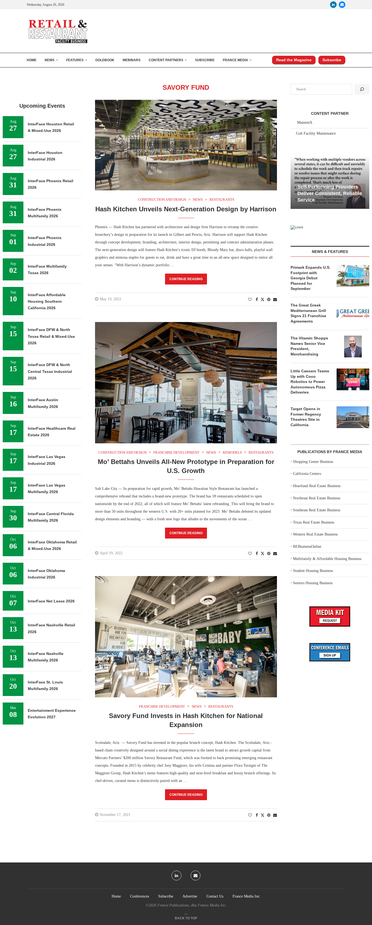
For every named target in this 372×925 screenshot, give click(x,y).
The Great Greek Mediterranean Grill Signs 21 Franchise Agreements (308, 313)
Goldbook (104, 60)
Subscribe (205, 60)
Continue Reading (186, 279)
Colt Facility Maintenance (316, 133)
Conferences (139, 896)
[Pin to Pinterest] (268, 300)
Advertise (189, 896)
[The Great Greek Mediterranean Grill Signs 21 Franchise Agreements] (353, 313)
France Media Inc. (247, 896)
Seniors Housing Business (313, 583)
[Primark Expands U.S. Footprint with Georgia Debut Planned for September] (353, 276)
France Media (235, 60)
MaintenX (304, 122)
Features (75, 60)
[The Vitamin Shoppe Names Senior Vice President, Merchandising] (353, 346)
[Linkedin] (333, 4)
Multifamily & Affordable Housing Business (327, 559)
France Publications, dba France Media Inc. (192, 905)
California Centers (307, 474)
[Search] (362, 89)
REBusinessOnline (307, 547)
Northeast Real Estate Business (316, 498)
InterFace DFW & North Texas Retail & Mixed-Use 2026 (51, 336)
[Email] (342, 4)
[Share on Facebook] (257, 300)
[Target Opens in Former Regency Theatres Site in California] (353, 417)
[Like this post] (250, 300)
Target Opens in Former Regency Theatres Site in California (306, 417)
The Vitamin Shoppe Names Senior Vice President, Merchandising (309, 346)
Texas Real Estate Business (313, 522)
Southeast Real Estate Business (316, 510)
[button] (295, 182)
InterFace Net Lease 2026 (51, 601)
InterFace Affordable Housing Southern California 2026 (47, 301)
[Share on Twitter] (262, 299)
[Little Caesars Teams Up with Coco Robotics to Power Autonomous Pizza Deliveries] (353, 379)
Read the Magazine (294, 60)
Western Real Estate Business (315, 534)
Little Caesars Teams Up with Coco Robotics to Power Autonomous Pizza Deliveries (310, 381)
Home (31, 60)
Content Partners (166, 60)
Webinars (132, 60)
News (49, 60)
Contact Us (214, 896)
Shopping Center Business (313, 462)
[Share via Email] (275, 300)
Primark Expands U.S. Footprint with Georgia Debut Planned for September (310, 278)
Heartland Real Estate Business (316, 486)
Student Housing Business (313, 571)
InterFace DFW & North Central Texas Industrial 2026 (50, 371)
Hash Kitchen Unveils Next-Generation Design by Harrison (185, 209)
